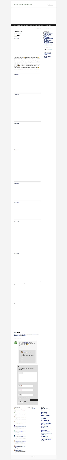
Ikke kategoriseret (44, 422)
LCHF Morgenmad (48, 427)
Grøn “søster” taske (47, 37)
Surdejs (44, 434)
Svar (21, 347)
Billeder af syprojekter (44, 412)
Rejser (47, 433)
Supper (42, 434)
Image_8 (22, 450)
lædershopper (29, 333)
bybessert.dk (46, 25)
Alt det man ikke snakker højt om (45, 408)
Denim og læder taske (47, 32)
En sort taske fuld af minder (48, 44)
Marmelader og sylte (48, 429)
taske (31, 334)
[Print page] (15, 36)
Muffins (42, 430)
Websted (20, 394)
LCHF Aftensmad (44, 426)
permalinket (24, 335)
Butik (50, 25)
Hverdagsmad (26, 25)
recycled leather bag (37, 333)
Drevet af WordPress (33, 456)
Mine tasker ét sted (20, 25)
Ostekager (44, 430)
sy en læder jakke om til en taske (21, 334)
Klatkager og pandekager (44, 423)
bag (27, 333)
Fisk (46, 415)
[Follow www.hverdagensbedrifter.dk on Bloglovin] (48, 50)
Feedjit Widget (33, 408)
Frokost (48, 415)
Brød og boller (44, 413)
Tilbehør (47, 438)
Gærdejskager (43, 418)
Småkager (50, 433)
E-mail (20, 390)
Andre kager (43, 411)
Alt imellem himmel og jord (45, 409)
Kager (49, 422)
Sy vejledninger (43, 438)
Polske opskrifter (45, 431)
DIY (45, 415)
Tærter (49, 439)
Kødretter (43, 425)
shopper (15, 334)
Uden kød (43, 440)
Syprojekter (30, 25)
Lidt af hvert (35, 25)
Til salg (47, 439)
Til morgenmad (43, 439)
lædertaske (33, 333)
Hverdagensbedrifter (17, 335)
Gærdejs (48, 417)
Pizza (46, 430)
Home (15, 25)
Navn (20, 385)
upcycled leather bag (35, 334)
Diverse (42, 415)
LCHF (47, 425)
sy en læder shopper (28, 334)
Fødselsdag (43, 417)
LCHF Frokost (43, 427)
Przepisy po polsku (40, 25)
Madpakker (42, 429)
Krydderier (49, 423)
